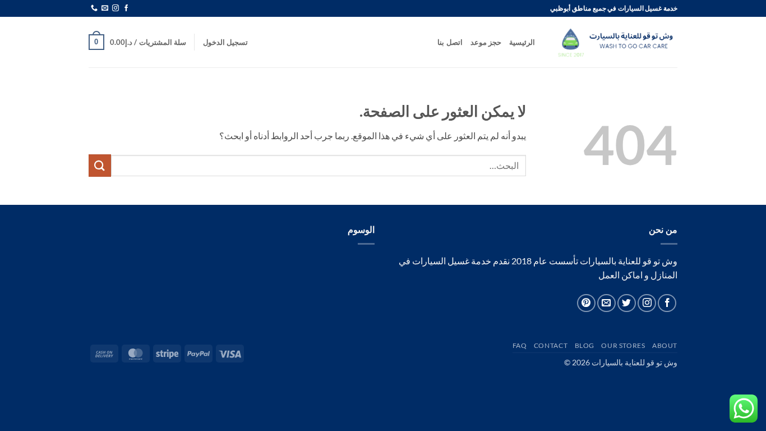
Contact (550, 345)
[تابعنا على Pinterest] (586, 303)
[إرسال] (100, 165)
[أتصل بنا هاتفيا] (94, 8)
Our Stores (623, 345)
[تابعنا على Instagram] (115, 8)
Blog (584, 345)
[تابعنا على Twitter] (626, 303)
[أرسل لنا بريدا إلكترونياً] (104, 8)
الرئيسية (522, 42)
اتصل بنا (449, 42)
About (664, 345)
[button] (225, 42)
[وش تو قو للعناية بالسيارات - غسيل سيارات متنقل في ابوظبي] (614, 42)
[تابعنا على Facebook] (126, 8)
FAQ (520, 345)
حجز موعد (485, 42)
